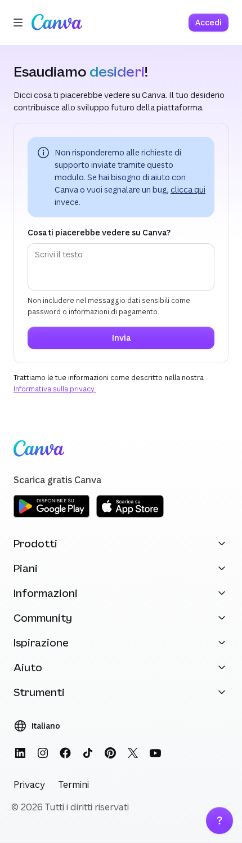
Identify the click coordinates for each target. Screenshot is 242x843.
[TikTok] (88, 753)
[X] (133, 753)
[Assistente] (219, 820)
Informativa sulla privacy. (55, 389)
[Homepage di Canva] (57, 23)
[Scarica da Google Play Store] (51, 515)
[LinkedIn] (20, 753)
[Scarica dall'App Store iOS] (130, 515)
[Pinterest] (110, 753)
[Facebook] (65, 753)
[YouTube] (155, 753)
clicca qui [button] (188, 189)
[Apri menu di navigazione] (18, 23)
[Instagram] (43, 753)
